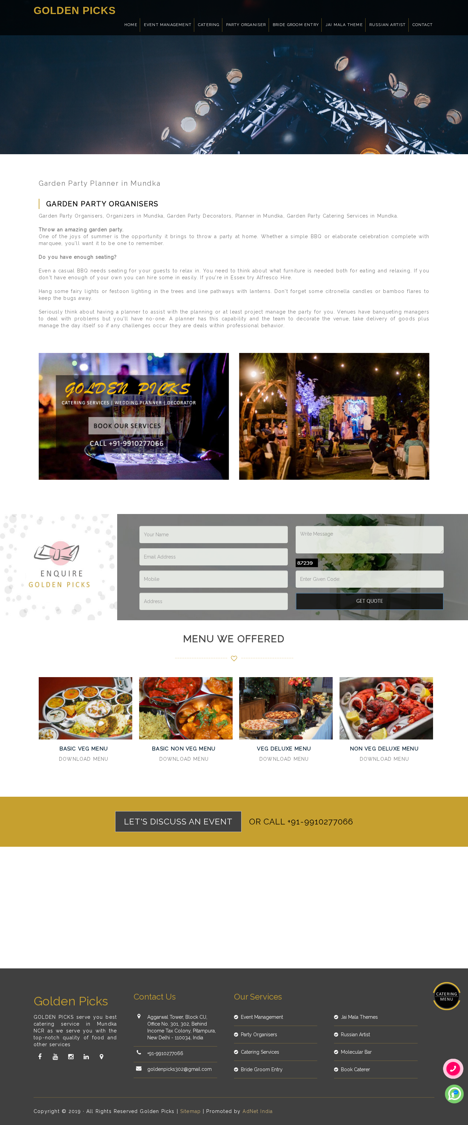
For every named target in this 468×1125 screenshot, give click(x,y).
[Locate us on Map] (101, 1057)
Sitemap (190, 1111)
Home (130, 25)
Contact (422, 25)
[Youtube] (55, 1057)
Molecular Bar (356, 1052)
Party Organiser (246, 25)
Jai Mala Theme (344, 25)
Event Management (168, 25)
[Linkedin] (86, 1057)
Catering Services (260, 1052)
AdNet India (258, 1111)
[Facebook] (40, 1057)
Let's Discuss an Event (178, 822)
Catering (209, 25)
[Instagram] (70, 1057)
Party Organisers (259, 1034)
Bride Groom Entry (296, 25)
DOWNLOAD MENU (83, 759)
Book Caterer (355, 1069)
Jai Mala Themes (359, 1017)
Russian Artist (387, 25)
